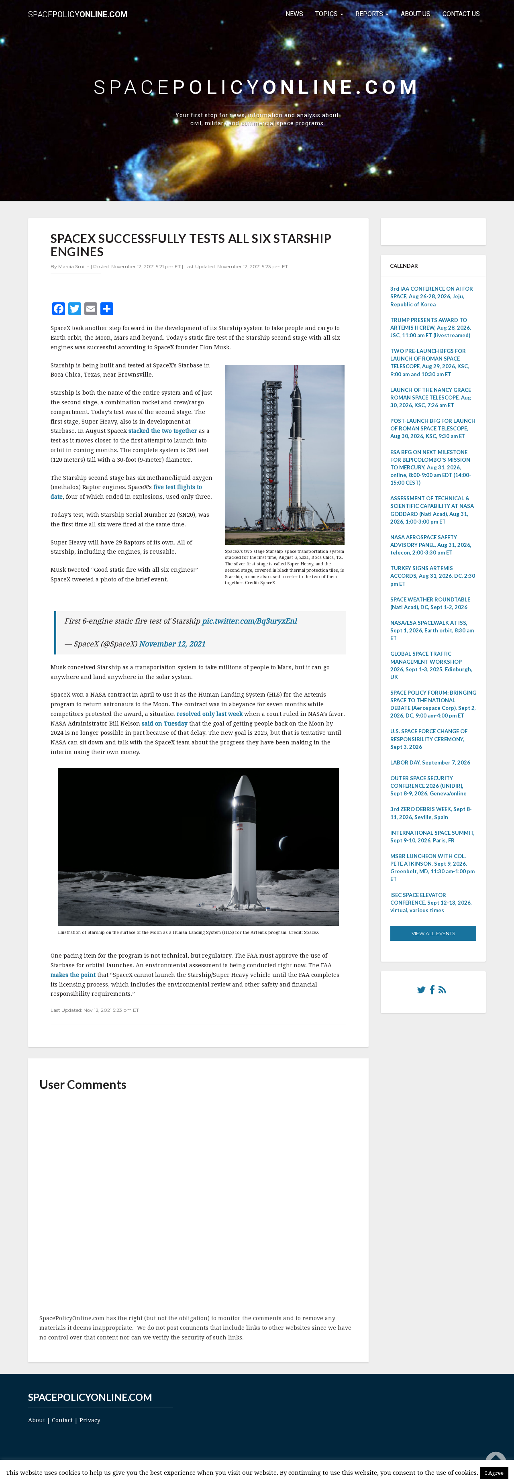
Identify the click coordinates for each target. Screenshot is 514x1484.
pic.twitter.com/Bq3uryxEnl (249, 621)
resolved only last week (210, 714)
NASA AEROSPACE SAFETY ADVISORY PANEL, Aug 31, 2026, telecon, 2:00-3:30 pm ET (430, 545)
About (36, 1420)
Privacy (90, 1420)
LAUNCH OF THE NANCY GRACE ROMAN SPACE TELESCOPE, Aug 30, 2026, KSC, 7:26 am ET (430, 397)
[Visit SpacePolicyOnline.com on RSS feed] (442, 992)
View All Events (433, 933)
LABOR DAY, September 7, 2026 (430, 762)
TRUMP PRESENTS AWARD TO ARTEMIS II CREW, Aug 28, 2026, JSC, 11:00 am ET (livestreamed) (430, 327)
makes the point (73, 975)
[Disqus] (198, 1203)
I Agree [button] (494, 1473)
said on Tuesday (165, 723)
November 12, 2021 (172, 644)
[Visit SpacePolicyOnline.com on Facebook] (432, 992)
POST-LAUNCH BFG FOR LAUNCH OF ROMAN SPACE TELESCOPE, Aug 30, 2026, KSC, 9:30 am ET (432, 428)
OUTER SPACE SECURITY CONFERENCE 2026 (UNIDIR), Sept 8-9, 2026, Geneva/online (428, 786)
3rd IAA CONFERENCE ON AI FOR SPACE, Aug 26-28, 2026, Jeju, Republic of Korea (431, 296)
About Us (415, 14)
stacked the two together (162, 431)
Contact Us (461, 14)
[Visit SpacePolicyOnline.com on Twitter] (421, 992)
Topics (327, 14)
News (294, 14)
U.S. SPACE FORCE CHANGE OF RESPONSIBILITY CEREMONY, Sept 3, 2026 (428, 739)
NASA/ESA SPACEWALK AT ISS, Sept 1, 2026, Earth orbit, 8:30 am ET (432, 630)
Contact (62, 1420)
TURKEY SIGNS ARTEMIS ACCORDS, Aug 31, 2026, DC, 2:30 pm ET (432, 576)
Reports (370, 14)
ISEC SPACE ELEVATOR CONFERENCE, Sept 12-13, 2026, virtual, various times (431, 902)
